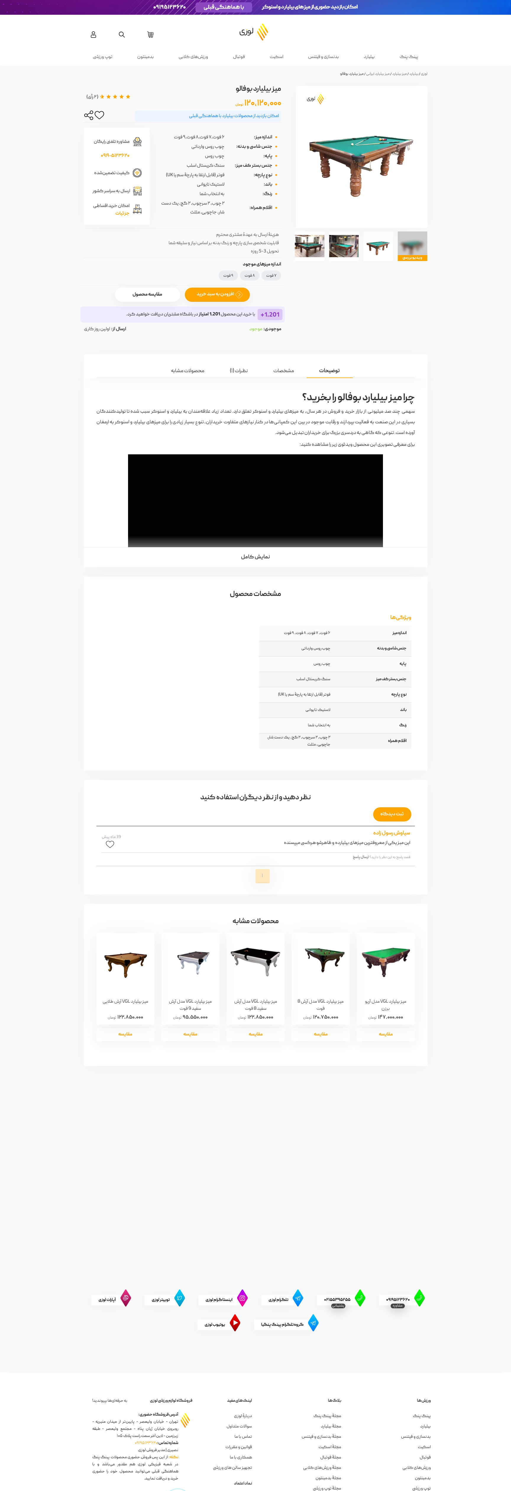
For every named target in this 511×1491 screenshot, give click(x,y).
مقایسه (386, 1034)
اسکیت (276, 57)
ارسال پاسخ (361, 857)
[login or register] (93, 35)
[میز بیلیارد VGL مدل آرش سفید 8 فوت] (255, 962)
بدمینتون (145, 57)
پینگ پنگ (409, 57)
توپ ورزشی (102, 57)
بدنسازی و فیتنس (323, 57)
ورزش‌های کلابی (193, 57)
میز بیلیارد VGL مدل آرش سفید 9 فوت (190, 1005)
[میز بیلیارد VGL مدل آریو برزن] (386, 962)
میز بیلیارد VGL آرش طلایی (125, 1002)
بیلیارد (369, 57)
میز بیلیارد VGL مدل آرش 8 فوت (320, 1005)
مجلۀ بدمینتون (328, 1478)
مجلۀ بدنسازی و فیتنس (321, 1437)
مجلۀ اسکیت (329, 1447)
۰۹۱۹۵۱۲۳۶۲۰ (146, 1443)
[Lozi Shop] (255, 31)
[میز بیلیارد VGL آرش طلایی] (125, 962)
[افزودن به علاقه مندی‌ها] (99, 117)
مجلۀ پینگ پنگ (327, 1416)
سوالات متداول (239, 1426)
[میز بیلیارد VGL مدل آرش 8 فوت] (321, 962)
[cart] (151, 35)
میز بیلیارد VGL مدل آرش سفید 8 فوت (255, 1005)
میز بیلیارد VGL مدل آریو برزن (385, 1005)
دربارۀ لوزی (243, 1416)
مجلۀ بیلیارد (331, 1426)
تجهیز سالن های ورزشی (232, 1468)
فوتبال (239, 57)
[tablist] (255, 366)
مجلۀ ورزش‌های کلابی (322, 1468)
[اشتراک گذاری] (88, 117)
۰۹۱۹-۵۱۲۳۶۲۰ (115, 156)
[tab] (330, 371)
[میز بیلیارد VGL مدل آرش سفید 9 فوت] (190, 962)
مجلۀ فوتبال (330, 1457)
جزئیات (122, 213)
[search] (122, 35)
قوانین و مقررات (238, 1447)
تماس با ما (243, 1437)
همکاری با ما (241, 1457)
